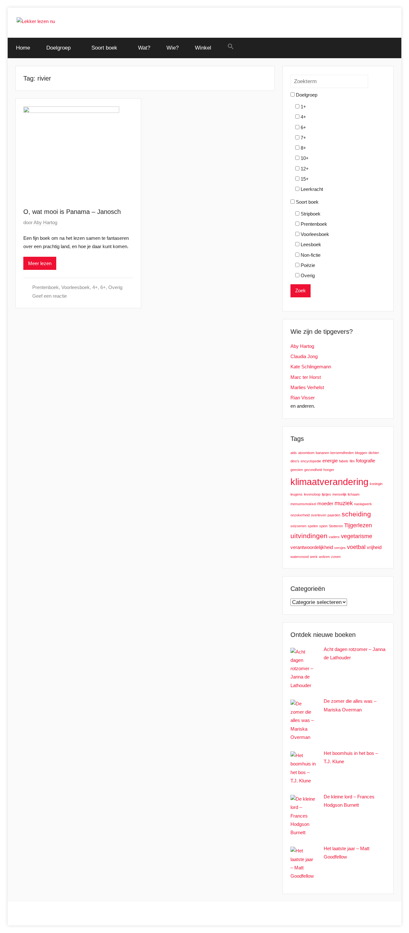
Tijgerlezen (358, 525)
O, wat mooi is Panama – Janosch (72, 211)
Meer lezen (39, 263)
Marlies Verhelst (307, 387)
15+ (304, 179)
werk (314, 557)
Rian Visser (302, 397)
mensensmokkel (303, 504)
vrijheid (374, 547)
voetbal (356, 547)
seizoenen (298, 526)
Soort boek (104, 48)
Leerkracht (311, 189)
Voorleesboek (75, 287)
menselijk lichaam (345, 494)
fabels (343, 461)
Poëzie (307, 265)
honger (328, 470)
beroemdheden (342, 453)
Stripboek (309, 213)
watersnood (299, 557)
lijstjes (326, 494)
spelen (313, 526)
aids (293, 453)
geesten (296, 470)
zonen (336, 557)
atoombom (306, 453)
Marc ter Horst (305, 377)
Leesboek (310, 244)
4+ (95, 287)
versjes (340, 548)
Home (23, 48)
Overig (115, 287)
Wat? (144, 48)
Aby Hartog (45, 222)
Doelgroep (58, 48)
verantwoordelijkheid (311, 547)
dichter (373, 453)
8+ (302, 148)
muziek (344, 503)
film (352, 461)
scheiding (356, 514)
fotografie (365, 460)
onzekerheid (300, 515)
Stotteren (336, 526)
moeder (325, 503)
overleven (318, 515)
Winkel (203, 48)
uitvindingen (309, 535)
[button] (230, 47)
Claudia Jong (304, 356)
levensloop (312, 494)
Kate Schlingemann (310, 366)
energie (330, 460)
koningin (376, 484)
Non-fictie (309, 255)
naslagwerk (363, 504)
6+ (103, 287)
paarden (334, 515)
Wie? (172, 48)
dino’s (294, 461)
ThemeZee (98, 913)
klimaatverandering (329, 481)
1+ (302, 106)
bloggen (361, 453)
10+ (304, 158)
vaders (334, 537)
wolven (324, 557)
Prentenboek (45, 287)
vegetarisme (356, 536)
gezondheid (313, 470)
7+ (302, 137)
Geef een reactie (49, 296)
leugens (296, 494)
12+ (304, 168)
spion (323, 526)
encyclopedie (311, 461)
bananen (322, 453)
